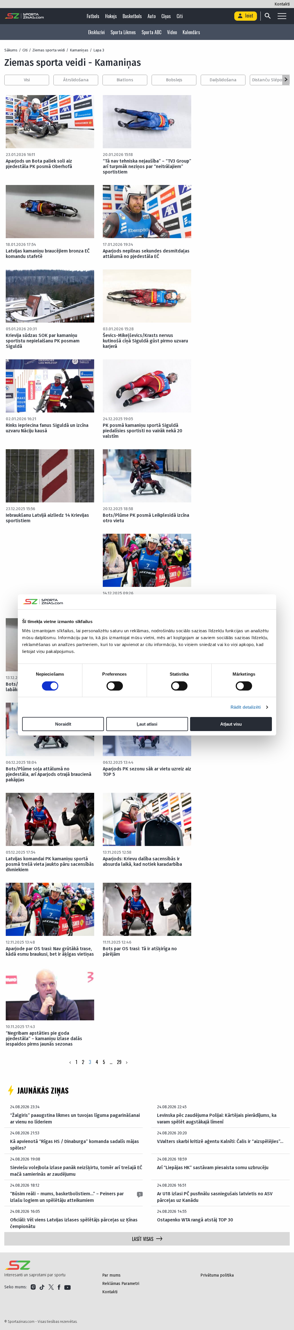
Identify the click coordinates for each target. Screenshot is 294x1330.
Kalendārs (191, 32)
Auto (152, 16)
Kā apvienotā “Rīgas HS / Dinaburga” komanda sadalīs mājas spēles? (74, 1144)
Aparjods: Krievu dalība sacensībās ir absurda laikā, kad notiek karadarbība (142, 861)
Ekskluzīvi (96, 32)
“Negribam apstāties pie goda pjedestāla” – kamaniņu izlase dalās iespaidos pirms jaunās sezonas (44, 1038)
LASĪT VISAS (142, 1238)
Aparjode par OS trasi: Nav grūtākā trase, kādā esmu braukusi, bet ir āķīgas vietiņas (50, 951)
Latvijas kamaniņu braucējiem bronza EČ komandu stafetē (48, 253)
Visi (27, 79)
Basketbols (132, 16)
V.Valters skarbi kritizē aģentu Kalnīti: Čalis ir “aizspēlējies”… (220, 1141)
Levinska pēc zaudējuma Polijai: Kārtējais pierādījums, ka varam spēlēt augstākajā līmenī (216, 1118)
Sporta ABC (151, 32)
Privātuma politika (217, 1275)
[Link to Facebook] (59, 1287)
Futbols (93, 16)
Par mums (111, 1275)
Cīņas (166, 16)
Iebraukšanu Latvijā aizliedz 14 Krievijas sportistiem (47, 517)
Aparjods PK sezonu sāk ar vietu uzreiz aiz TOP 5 (147, 771)
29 (119, 1062)
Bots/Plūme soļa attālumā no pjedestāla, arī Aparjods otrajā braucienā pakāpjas (48, 774)
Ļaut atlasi (147, 724)
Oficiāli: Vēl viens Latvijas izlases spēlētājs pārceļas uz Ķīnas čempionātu (74, 1223)
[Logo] (24, 16)
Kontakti (282, 4)
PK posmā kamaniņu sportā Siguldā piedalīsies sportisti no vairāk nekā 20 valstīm (142, 431)
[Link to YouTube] (67, 1287)
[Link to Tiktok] (42, 1287)
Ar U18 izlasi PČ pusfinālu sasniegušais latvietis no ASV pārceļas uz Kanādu (214, 1197)
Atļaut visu (231, 724)
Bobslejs (174, 79)
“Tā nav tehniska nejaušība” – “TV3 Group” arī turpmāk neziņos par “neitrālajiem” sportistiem (147, 166)
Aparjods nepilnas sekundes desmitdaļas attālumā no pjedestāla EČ (146, 253)
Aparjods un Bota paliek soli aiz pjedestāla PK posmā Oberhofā (39, 163)
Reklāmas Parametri (120, 1283)
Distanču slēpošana (272, 79)
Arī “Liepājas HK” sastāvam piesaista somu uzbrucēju (212, 1167)
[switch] (115, 686)
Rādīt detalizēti (246, 707)
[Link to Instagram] (33, 1287)
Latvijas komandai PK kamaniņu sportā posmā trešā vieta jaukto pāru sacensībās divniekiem (50, 864)
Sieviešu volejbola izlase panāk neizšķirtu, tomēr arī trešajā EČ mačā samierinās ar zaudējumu (76, 1171)
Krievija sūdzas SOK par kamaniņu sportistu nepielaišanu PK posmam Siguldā (43, 341)
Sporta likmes (123, 32)
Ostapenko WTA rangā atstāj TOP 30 (195, 1220)
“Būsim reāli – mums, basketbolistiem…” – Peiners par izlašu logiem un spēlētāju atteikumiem (67, 1197)
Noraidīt (63, 724)
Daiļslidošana (223, 79)
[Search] (267, 16)
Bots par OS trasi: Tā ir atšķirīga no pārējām (140, 951)
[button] (286, 80)
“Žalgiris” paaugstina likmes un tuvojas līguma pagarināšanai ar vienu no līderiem (75, 1118)
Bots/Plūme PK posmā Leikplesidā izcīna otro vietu (146, 517)
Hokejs (111, 16)
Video (172, 32)
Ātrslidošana (76, 79)
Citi (180, 16)
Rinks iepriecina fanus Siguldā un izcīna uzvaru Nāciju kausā (47, 428)
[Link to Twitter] (51, 1287)
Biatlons (125, 79)
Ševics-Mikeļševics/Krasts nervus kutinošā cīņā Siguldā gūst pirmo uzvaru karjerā (145, 341)
